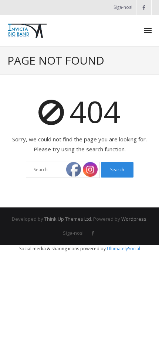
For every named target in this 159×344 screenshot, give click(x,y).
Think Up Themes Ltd (67, 219)
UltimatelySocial (123, 248)
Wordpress (133, 219)
